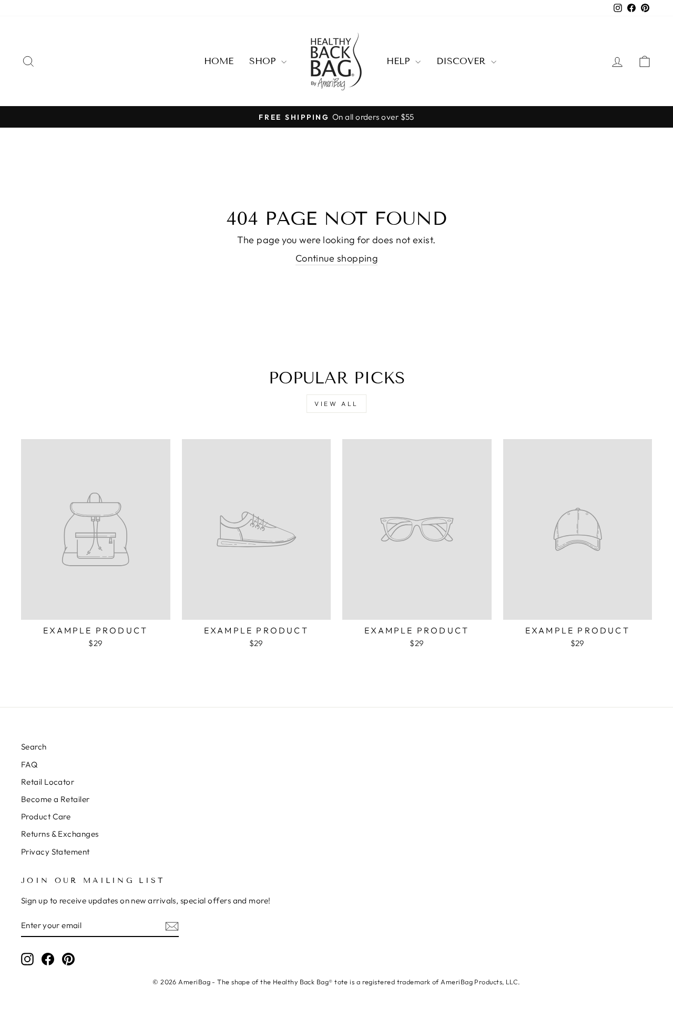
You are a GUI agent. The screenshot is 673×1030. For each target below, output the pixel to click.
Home (218, 61)
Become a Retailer (55, 799)
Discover (462, 61)
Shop (264, 61)
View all (336, 404)
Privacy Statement (55, 852)
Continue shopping (336, 258)
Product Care (45, 816)
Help (399, 61)
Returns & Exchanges (60, 834)
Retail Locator (47, 782)
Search (34, 747)
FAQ (29, 764)
